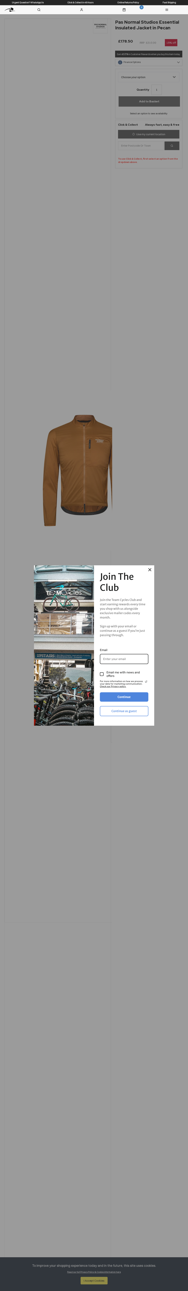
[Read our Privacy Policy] (146, 681)
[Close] (149, 569)
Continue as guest (124, 711)
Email (103, 650)
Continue (124, 697)
